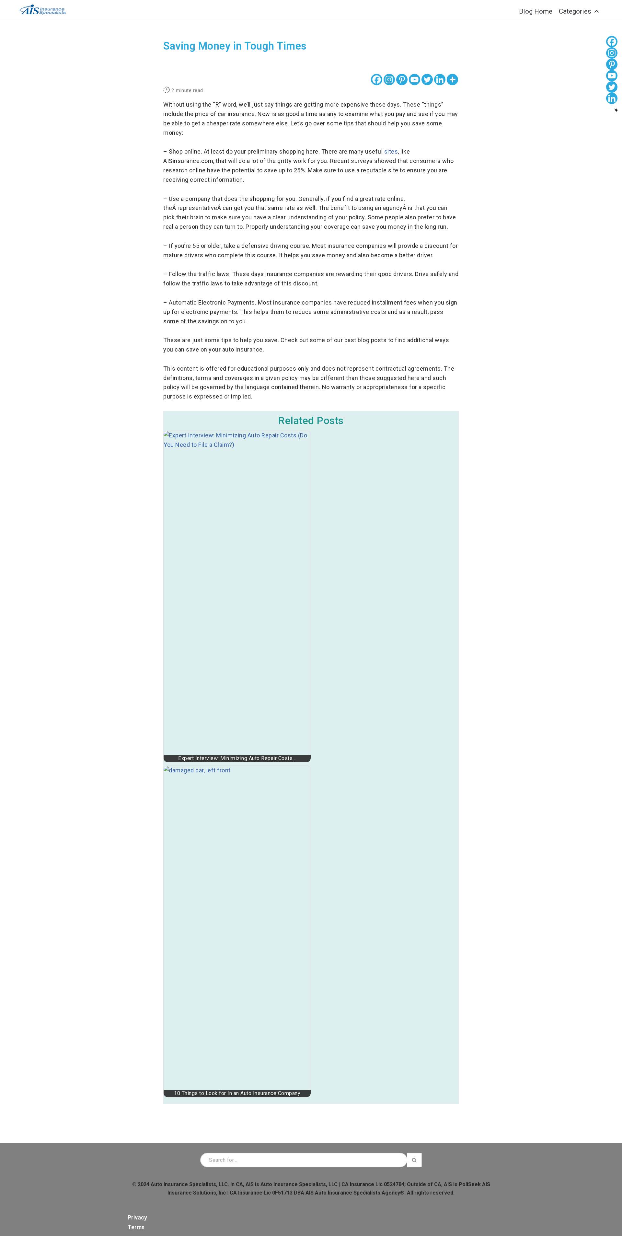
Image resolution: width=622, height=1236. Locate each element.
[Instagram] (389, 79)
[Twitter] (427, 79)
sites (391, 151)
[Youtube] (414, 79)
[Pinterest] (402, 79)
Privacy (137, 1217)
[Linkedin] (439, 79)
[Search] (414, 1160)
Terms (136, 1227)
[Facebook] (376, 79)
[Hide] (616, 110)
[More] (452, 79)
